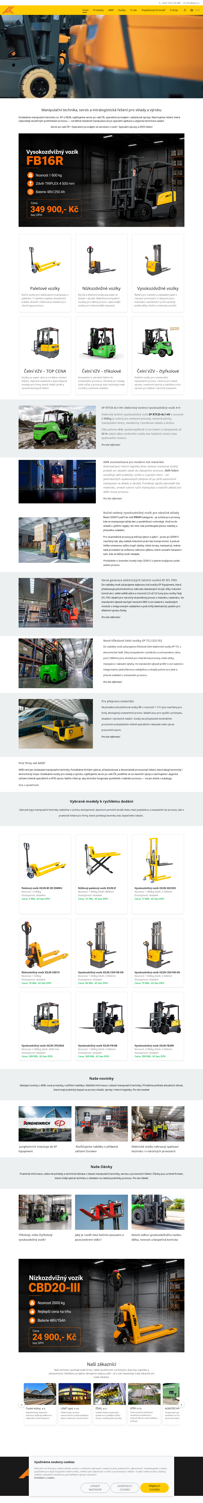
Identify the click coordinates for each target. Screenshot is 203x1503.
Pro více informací (111, 736)
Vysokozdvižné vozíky (157, 288)
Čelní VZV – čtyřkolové (158, 371)
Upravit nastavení (95, 1487)
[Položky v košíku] (191, 10)
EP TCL (175, 646)
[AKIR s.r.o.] (8, 9)
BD (140, 707)
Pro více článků (140, 1178)
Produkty (98, 10)
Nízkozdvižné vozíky (101, 288)
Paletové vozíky (45, 288)
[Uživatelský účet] (185, 10)
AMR (111, 10)
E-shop (174, 10)
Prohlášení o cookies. (44, 1477)
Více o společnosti (29, 785)
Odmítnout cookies (124, 1487)
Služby (122, 10)
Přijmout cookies (154, 1487)
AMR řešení (172, 470)
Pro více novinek (141, 1089)
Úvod (85, 10)
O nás (133, 10)
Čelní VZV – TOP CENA (45, 371)
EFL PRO (106, 597)
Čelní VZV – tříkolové (101, 371)
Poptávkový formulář (153, 10)
